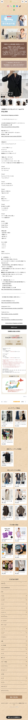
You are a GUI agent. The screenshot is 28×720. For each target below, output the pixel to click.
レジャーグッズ (4, 665)
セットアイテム (4, 616)
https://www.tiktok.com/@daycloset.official (11, 319)
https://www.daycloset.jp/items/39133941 (11, 136)
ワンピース (3, 612)
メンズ (2, 682)
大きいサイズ (4, 686)
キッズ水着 (3, 645)
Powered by (12, 707)
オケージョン (4, 624)
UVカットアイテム (5, 690)
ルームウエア (4, 620)
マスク (2, 649)
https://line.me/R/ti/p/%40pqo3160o (10, 126)
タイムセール (4, 670)
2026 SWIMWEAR (5, 587)
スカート (3, 608)
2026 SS (3, 583)
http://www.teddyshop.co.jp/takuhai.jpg (11, 289)
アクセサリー (4, 637)
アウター (3, 595)
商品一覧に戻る (14, 697)
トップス (3, 600)
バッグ (2, 633)
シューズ (3, 628)
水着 (2, 641)
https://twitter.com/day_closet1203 (9, 314)
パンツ (2, 604)
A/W (2, 591)
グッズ (2, 653)
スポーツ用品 (4, 661)
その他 (2, 674)
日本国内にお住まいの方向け (14, 331)
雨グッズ (3, 657)
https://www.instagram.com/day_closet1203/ (12, 308)
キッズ (2, 678)
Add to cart (14, 327)
